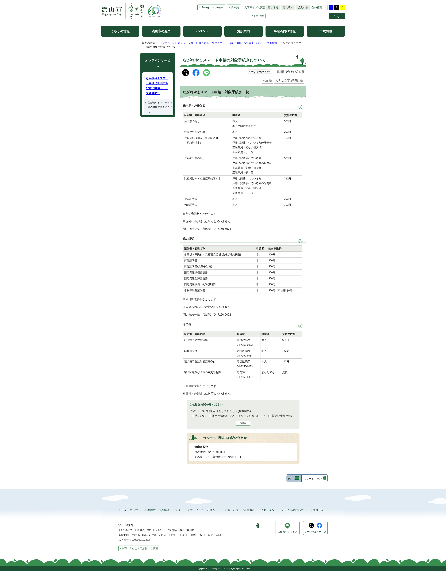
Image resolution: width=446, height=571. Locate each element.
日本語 (235, 7)
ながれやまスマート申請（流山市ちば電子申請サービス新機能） (242, 42)
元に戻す (287, 7)
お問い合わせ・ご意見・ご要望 (139, 548)
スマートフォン (312, 478)
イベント (202, 31)
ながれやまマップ (287, 531)
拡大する (302, 7)
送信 (243, 422)
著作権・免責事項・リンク (164, 510)
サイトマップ (129, 510)
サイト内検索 (256, 16)
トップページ (167, 42)
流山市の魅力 (161, 31)
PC (290, 478)
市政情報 (326, 31)
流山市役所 (125, 525)
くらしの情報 (120, 31)
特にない (200, 415)
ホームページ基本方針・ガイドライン (251, 510)
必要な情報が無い (282, 415)
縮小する (272, 7)
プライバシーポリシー (204, 510)
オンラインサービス (189, 42)
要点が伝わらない (223, 415)
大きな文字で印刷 (287, 80)
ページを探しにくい (252, 415)
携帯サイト (320, 510)
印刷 (265, 80)
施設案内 (243, 31)
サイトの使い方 (293, 510)
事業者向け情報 (285, 31)
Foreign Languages (212, 7)
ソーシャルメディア (315, 531)
